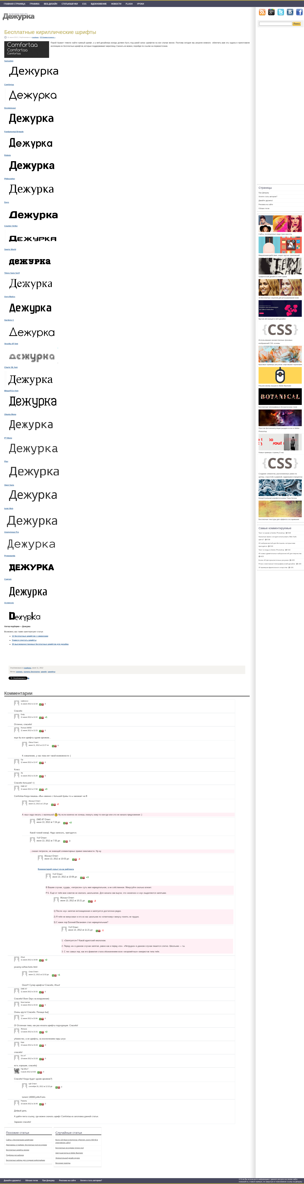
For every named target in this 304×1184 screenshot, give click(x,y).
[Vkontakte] (290, 12)
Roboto (7, 155)
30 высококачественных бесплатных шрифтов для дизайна (40, 644)
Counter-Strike (11, 226)
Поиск (297, 24)
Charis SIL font (11, 367)
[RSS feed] (262, 12)
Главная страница (14, 4)
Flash (129, 4)
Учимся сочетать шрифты (24, 640)
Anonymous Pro (11, 532)
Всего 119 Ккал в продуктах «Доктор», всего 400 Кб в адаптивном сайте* (76, 1141)
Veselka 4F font (11, 344)
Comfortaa (9, 85)
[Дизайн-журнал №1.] (18, 16)
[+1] (40, 704)
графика (34, 4)
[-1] (42, 704)
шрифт (44, 672)
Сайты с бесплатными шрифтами (19, 1140)
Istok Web (8, 508)
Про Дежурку (48, 1180)
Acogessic (9, 603)
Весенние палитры (62, 1163)
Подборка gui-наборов (15, 1155)
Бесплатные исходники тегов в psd (69, 1148)
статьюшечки (70, 4)
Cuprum (8, 579)
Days (6, 202)
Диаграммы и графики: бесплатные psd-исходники (26, 1145)
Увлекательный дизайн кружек (67, 1158)
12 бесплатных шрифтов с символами (30, 636)
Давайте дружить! (12, 1180)
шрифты (51, 672)
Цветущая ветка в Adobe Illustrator (69, 1153)
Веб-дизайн (50, 4)
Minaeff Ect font (11, 391)
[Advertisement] (66, 657)
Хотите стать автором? (91, 1180)
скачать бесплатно (32, 672)
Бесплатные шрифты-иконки (17, 1150)
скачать (19, 672)
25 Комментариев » (47, 37)
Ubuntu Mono (10, 414)
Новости (116, 4)
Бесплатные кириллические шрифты (50, 32)
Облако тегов (31, 1180)
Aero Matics (9, 297)
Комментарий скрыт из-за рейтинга (56, 869)
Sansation (8, 61)
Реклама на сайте (67, 1180)
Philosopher (9, 179)
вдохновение (99, 4)
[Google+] (271, 12)
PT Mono (8, 438)
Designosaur (10, 108)
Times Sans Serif (12, 273)
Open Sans (9, 485)
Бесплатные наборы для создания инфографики (25, 1160)
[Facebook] (299, 12)
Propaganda (9, 556)
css (84, 4)
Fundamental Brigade (14, 132)
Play (6, 461)
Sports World (10, 249)
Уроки (140, 4)
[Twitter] (280, 12)
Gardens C (9, 320)
